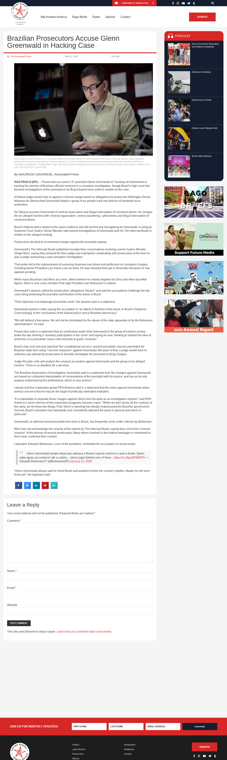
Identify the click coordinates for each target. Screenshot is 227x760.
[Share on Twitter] (27, 488)
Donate (202, 17)
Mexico (75, 758)
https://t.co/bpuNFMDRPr (129, 457)
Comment (14, 520)
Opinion (110, 16)
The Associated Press (21, 56)
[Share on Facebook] (18, 488)
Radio (96, 16)
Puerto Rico (78, 754)
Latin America (78, 749)
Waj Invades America (54, 16)
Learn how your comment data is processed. (84, 631)
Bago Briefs (79, 16)
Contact (125, 16)
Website (12, 605)
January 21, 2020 (81, 461)
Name (11, 570)
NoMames (129, 749)
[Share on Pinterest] (45, 488)
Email (11, 587)
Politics (75, 745)
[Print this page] (54, 488)
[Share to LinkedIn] (36, 488)
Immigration (129, 745)
